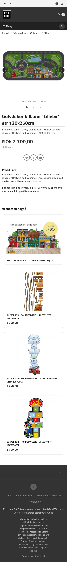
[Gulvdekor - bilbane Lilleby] (33, 67)
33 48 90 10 (44, 187)
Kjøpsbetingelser (24, 495)
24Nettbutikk (39, 556)
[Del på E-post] (40, 157)
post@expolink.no (29, 191)
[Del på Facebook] (33, 157)
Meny (9, 26)
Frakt (10, 495)
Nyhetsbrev (35, 501)
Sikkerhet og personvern (48, 495)
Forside (6, 33)
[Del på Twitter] (26, 157)
